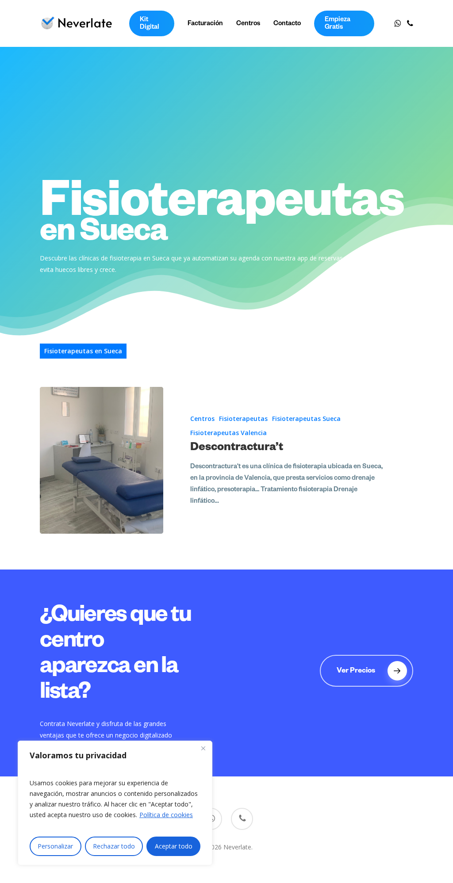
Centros (202, 418)
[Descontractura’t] (101, 460)
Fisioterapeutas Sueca (306, 418)
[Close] (203, 748)
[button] (366, 671)
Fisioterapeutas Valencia (228, 432)
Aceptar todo (173, 846)
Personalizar (55, 846)
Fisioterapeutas (243, 418)
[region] (115, 803)
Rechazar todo (114, 846)
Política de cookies (166, 814)
